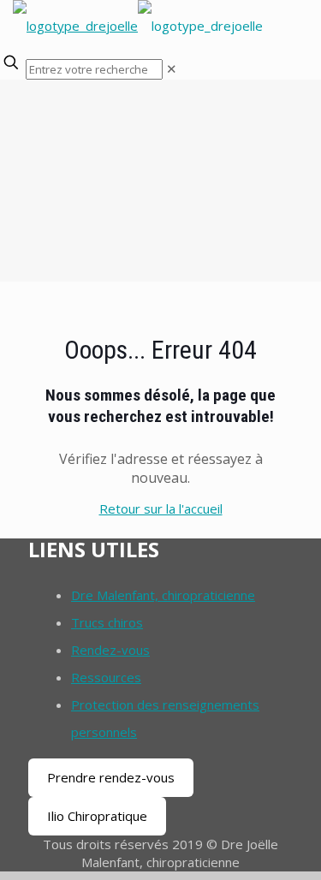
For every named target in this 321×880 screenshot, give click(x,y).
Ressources (106, 677)
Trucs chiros (107, 622)
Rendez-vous (110, 649)
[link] (171, 68)
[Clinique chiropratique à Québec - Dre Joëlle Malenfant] (138, 25)
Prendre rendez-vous (111, 777)
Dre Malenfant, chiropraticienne (163, 595)
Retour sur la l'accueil (161, 508)
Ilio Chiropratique (97, 815)
